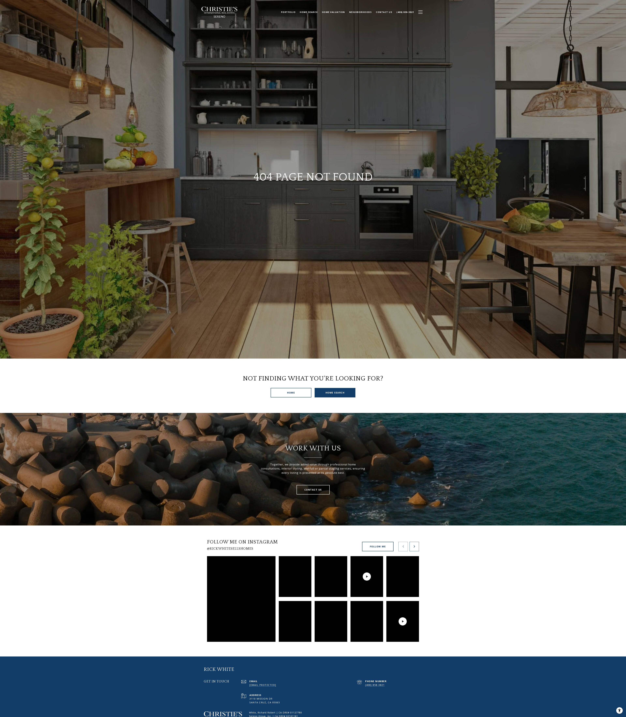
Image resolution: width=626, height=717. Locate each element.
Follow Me (378, 546)
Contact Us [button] (313, 489)
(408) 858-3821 (375, 684)
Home (291, 392)
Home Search (335, 392)
